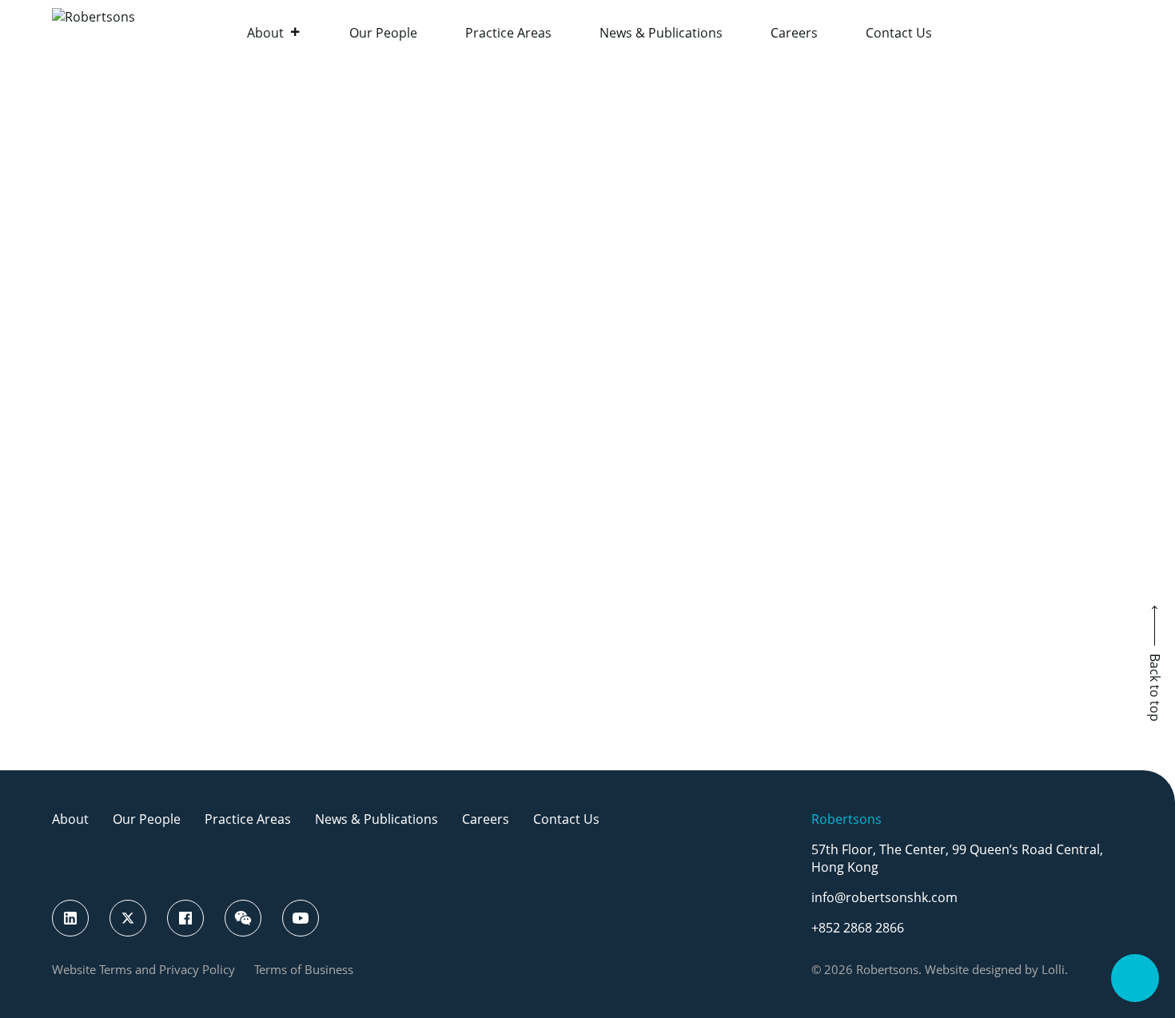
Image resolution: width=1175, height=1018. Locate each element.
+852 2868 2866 (857, 927)
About (265, 33)
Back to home (588, 560)
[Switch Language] (1115, 32)
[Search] (1075, 32)
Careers (794, 33)
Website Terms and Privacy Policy (143, 969)
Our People (383, 33)
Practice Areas (508, 33)
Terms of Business (303, 969)
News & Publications (661, 33)
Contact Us (899, 33)
